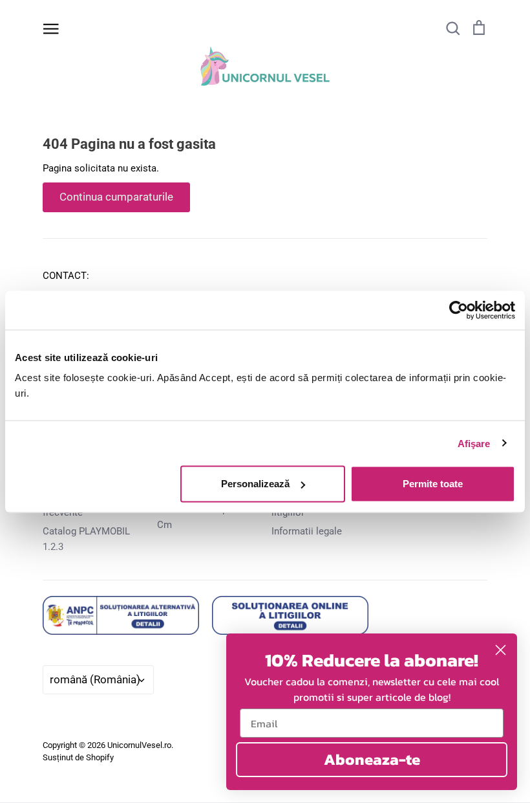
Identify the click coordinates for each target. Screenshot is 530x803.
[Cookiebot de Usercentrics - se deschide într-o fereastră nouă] (458, 310)
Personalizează (255, 483)
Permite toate (433, 483)
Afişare (474, 442)
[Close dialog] (500, 650)
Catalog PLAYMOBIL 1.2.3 (86, 539)
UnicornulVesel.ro (139, 745)
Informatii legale (306, 531)
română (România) (95, 679)
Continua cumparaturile (116, 196)
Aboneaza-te (372, 759)
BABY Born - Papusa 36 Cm (206, 517)
